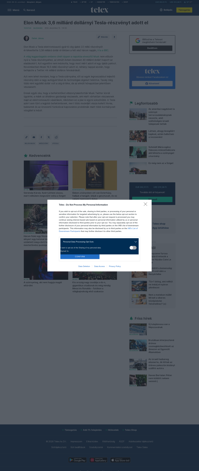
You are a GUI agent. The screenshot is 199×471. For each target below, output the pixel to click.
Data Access (99, 266)
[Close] (146, 205)
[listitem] (98, 241)
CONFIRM (80, 257)
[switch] (133, 248)
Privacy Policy (115, 266)
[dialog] (99, 235)
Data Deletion (84, 266)
